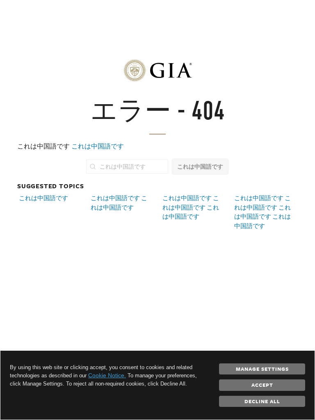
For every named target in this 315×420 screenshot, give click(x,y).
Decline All (262, 401)
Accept (262, 384)
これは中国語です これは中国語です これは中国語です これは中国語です (262, 212)
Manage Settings (262, 368)
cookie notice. (107, 375)
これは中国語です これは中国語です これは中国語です (190, 207)
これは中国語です (97, 146)
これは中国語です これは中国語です (119, 203)
